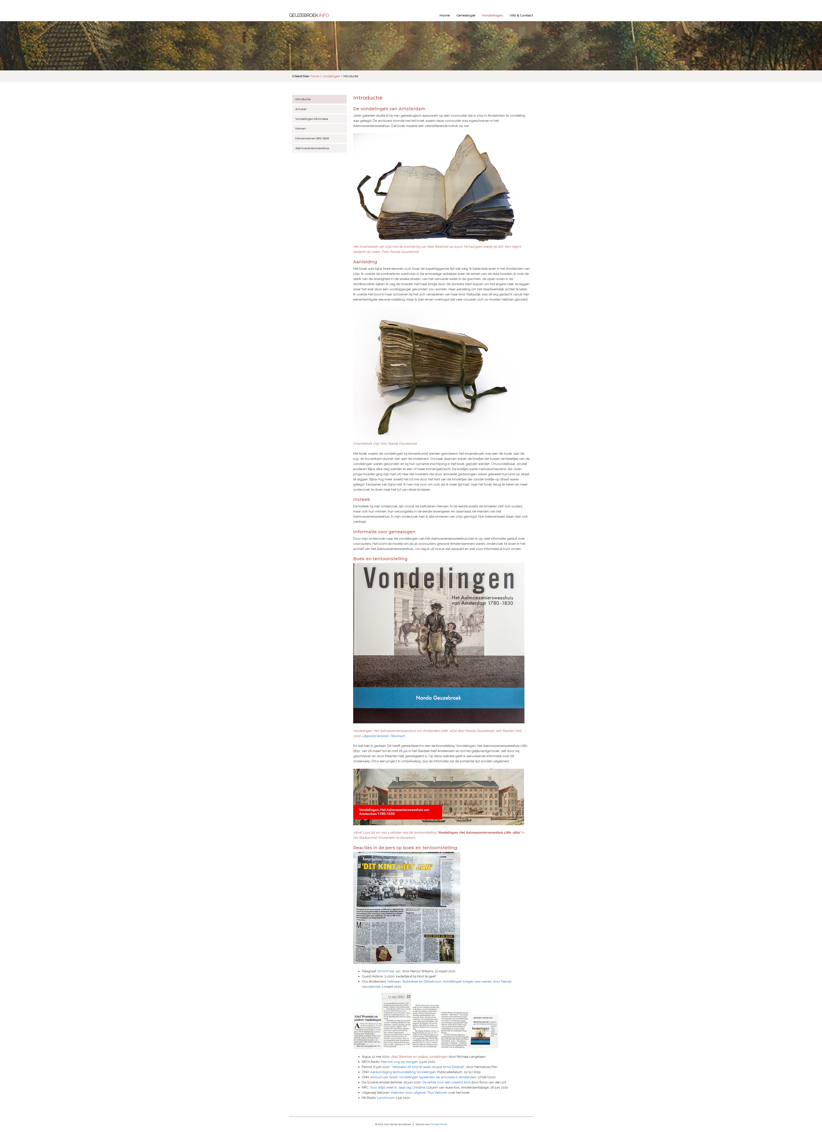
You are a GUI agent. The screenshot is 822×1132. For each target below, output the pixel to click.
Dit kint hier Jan (389, 971)
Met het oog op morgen (399, 1062)
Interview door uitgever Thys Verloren (419, 1093)
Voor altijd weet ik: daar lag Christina (397, 1087)
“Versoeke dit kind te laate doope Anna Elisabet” (428, 1067)
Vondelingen (492, 15)
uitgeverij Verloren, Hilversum (383, 736)
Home (444, 15)
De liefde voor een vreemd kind (446, 1082)
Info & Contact (521, 15)
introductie (350, 76)
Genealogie (465, 15)
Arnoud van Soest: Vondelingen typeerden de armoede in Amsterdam (423, 1077)
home (315, 76)
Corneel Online (439, 1124)
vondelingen (331, 76)
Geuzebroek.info (309, 15)
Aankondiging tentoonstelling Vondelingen (403, 1072)
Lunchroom (386, 1098)
